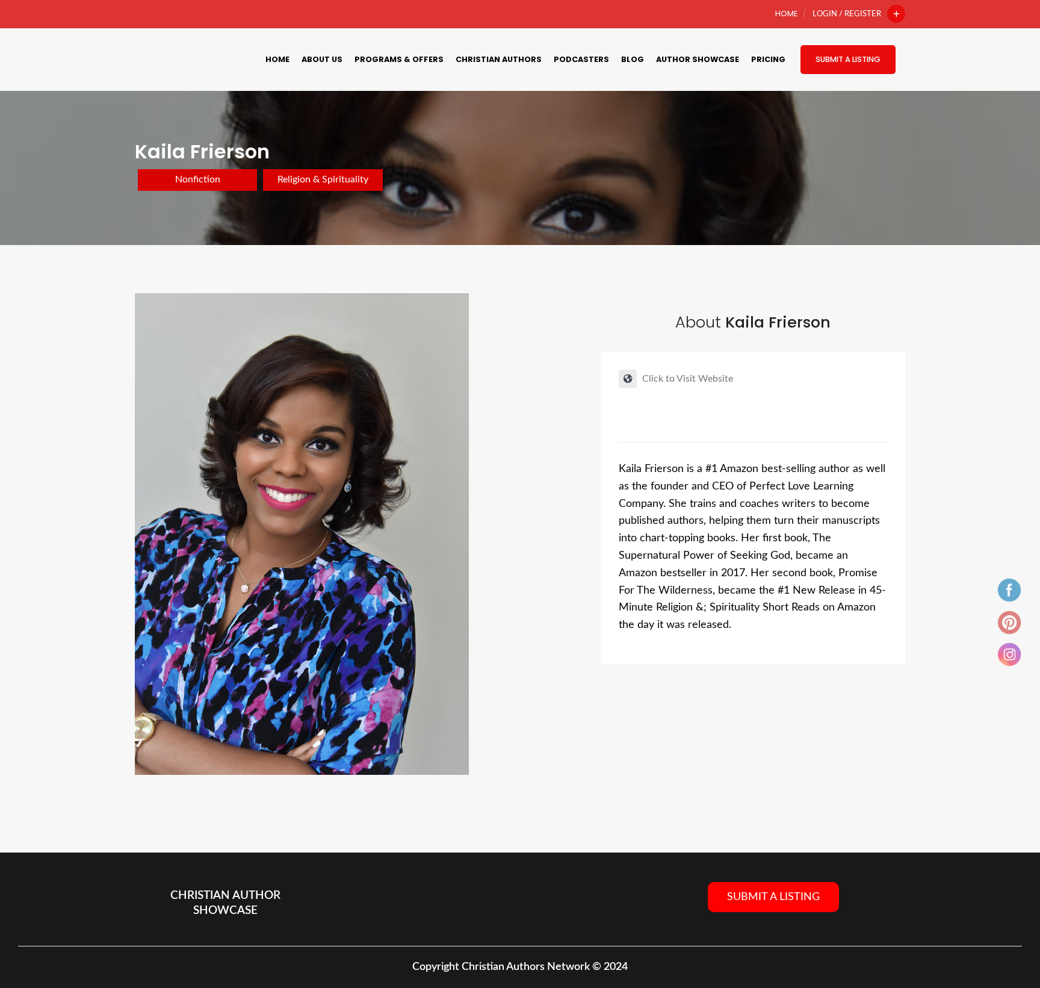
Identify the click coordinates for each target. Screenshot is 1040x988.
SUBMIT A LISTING (773, 897)
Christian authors (499, 59)
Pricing (768, 59)
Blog (632, 59)
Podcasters (581, 59)
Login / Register (846, 13)
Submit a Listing (848, 59)
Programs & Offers (399, 59)
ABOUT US (322, 59)
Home (786, 13)
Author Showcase (697, 59)
